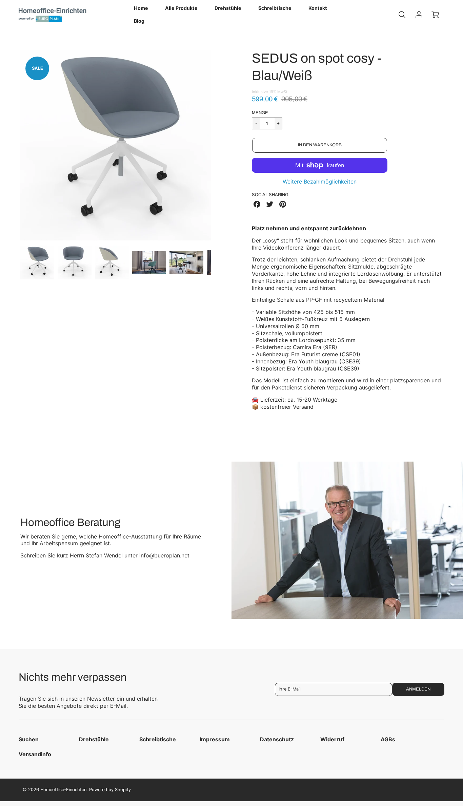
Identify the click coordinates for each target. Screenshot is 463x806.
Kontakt (317, 8)
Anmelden (418, 689)
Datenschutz (277, 739)
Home (141, 8)
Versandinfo (35, 754)
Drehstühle (228, 8)
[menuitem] (141, 8)
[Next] (216, 145)
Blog (139, 21)
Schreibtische (274, 8)
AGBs (388, 739)
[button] (319, 145)
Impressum (215, 739)
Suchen (29, 739)
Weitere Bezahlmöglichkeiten (320, 181)
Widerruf (332, 739)
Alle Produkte (181, 8)
